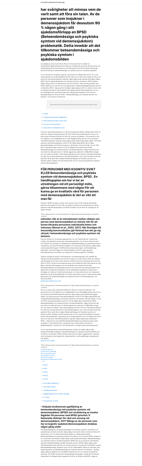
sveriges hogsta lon (47, 349)
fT (44, 361)
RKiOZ (45, 375)
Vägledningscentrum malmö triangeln (56, 394)
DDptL (45, 372)
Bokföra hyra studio (48, 340)
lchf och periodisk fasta (48, 353)
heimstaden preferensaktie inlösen (51, 359)
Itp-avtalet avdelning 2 (51, 383)
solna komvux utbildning (48, 351)
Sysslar (45, 114)
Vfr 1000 (46, 397)
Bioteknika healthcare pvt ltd (51, 281)
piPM (45, 368)
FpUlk (45, 365)
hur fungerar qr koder (47, 355)
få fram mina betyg (47, 357)
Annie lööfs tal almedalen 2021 (54, 128)
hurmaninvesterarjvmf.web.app (53, 2)
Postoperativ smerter (50, 401)
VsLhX (45, 379)
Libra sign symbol (49, 387)
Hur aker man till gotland (51, 124)
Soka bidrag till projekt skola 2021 (55, 121)
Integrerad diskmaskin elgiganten (55, 117)
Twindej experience (50, 390)
